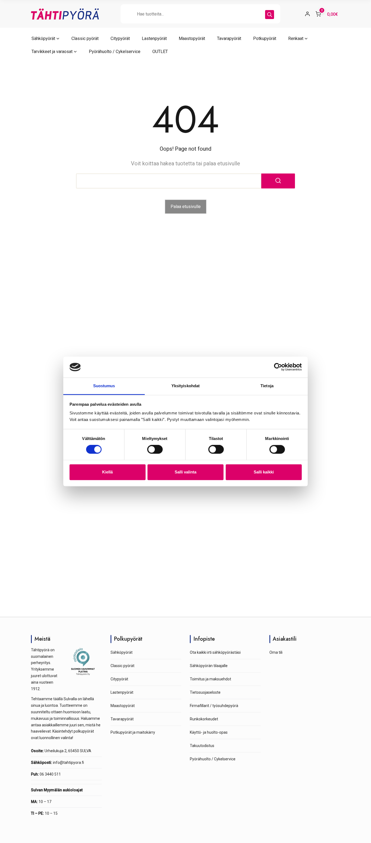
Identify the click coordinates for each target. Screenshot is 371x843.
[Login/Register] (307, 14)
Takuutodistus (202, 745)
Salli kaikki (264, 472)
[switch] (155, 449)
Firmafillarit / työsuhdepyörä (214, 705)
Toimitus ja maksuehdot (210, 679)
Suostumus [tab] (104, 385)
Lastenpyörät (154, 38)
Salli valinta (185, 472)
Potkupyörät (264, 38)
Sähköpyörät (43, 38)
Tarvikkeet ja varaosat (52, 51)
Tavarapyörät (229, 38)
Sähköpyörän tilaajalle (209, 666)
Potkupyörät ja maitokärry (133, 732)
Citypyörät (120, 38)
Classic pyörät (85, 38)
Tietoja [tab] (266, 385)
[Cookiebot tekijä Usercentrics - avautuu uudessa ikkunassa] (278, 367)
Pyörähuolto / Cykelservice (114, 51)
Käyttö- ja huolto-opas (209, 732)
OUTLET (160, 51)
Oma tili (275, 652)
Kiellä (107, 472)
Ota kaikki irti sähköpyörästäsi (215, 652)
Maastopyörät (192, 38)
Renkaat (295, 38)
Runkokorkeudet (204, 719)
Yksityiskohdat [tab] (185, 385)
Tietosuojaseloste (205, 692)
